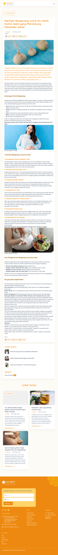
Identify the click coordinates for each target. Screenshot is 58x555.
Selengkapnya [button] (9, 428)
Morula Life (29, 521)
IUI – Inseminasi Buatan (50, 515)
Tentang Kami (30, 513)
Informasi (4, 533)
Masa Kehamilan (10, 375)
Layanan (47, 510)
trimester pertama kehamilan (44, 172)
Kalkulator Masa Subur (32, 525)
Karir (3, 541)
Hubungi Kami (5, 539)
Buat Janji (4, 543)
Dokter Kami (29, 517)
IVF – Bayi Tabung (49, 513)
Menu (28, 510)
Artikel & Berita (30, 519)
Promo (3, 537)
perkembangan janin (28, 299)
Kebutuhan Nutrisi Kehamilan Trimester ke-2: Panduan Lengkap (29, 227)
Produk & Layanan (31, 515)
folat (17, 172)
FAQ (3, 535)
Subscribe (7, 503)
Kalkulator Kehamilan (31, 523)
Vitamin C (11, 163)
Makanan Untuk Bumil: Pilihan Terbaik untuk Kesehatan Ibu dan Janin (30, 296)
